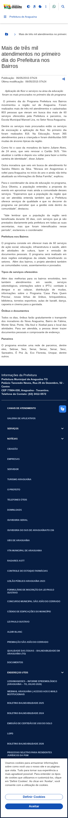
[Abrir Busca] (63, 6)
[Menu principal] (5, 16)
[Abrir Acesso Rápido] (46, 6)
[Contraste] (28, 6)
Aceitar (34, 806)
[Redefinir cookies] (40, 6)
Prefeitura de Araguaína (23, 16)
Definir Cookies (34, 797)
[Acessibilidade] (34, 6)
